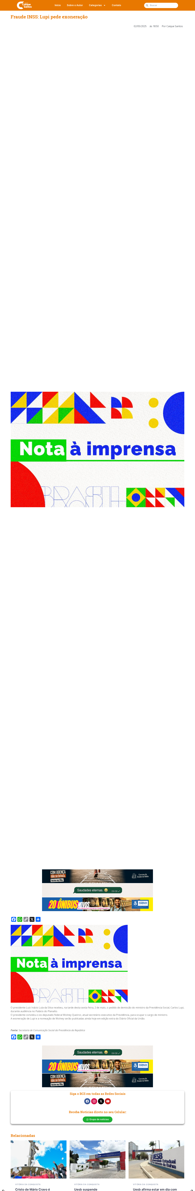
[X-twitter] (101, 1101)
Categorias (95, 5)
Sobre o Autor (75, 5)
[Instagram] (94, 1101)
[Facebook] (87, 1101)
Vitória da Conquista (28, 1184)
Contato (116, 5)
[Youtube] (108, 1101)
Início (58, 5)
